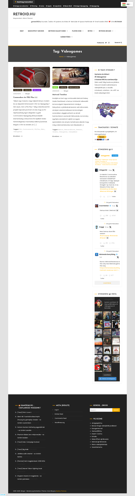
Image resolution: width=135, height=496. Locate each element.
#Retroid (103, 191)
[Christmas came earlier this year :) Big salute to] (107, 350)
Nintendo (79, 130)
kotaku (94, 436)
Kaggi (101, 227)
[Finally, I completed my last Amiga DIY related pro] (116, 359)
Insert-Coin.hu (97, 434)
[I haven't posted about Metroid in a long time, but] (107, 324)
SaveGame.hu (97, 447)
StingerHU (103, 170)
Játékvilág (27, 90)
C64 (20, 129)
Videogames (18, 132)
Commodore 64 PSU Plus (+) (25, 97)
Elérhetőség (65, 37)
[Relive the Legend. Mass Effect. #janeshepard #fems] (116, 324)
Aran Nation (104, 206)
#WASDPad (104, 189)
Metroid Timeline (59, 95)
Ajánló (55, 87)
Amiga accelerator (21, 6)
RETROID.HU (24, 14)
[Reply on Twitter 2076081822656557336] (101, 215)
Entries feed (59, 414)
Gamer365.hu (97, 431)
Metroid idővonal (69, 130)
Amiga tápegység (81, 6)
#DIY (115, 189)
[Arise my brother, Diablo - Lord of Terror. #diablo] (107, 341)
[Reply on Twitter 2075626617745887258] (101, 243)
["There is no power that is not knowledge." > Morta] (116, 333)
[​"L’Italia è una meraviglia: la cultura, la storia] (107, 315)
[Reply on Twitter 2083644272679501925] (101, 196)
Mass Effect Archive (36, 31)
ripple (49, 6)
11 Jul (113, 206)
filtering (34, 6)
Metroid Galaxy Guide (57, 31)
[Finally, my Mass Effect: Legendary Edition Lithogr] (98, 333)
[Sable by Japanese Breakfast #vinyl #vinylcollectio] (98, 341)
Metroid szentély (74, 87)
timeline (55, 132)
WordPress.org (60, 423)
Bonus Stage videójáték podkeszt (104, 426)
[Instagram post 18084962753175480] (116, 315)
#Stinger (110, 191)
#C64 (111, 189)
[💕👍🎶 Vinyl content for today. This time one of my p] (107, 359)
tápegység (95, 6)
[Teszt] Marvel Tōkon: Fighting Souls (29, 468)
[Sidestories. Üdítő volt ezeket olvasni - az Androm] (107, 368)
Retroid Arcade (105, 31)
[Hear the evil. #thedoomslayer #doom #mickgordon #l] (98, 368)
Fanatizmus (17, 90)
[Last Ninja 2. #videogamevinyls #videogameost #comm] (107, 333)
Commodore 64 (28, 129)
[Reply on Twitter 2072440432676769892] (101, 275)
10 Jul (106, 227)
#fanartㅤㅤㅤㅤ (103, 238)
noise (42, 6)
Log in (57, 410)
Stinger (27, 94)
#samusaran (104, 236)
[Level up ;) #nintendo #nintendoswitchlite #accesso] (98, 350)
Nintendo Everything (107, 254)
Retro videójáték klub (99, 444)
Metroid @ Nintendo (99, 442)
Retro (90, 31)
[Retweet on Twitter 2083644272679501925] (105, 196)
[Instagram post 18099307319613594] (98, 315)
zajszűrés (58, 6)
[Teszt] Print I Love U (24, 412)
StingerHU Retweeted (112, 202)
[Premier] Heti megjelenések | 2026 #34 (31, 461)
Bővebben (17, 136)
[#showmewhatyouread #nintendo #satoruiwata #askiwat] (116, 350)
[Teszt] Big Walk (22, 449)
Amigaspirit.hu (97, 423)
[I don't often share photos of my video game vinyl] (98, 324)
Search (117, 43)
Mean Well (68, 6)
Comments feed (60, 418)
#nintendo (114, 236)
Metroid (60, 130)
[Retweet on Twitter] (104, 202)
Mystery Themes (61, 491)
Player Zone (76, 31)
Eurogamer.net (97, 428)
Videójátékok (73, 132)
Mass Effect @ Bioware (100, 439)
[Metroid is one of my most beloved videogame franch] (98, 359)
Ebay (22, 31)
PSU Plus (37, 129)
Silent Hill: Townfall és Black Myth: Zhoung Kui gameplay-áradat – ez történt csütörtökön (29, 420)
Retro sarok (37, 90)
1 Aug (110, 170)
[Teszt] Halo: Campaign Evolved (28, 442)
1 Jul (100, 257)
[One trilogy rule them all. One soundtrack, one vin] (116, 341)
